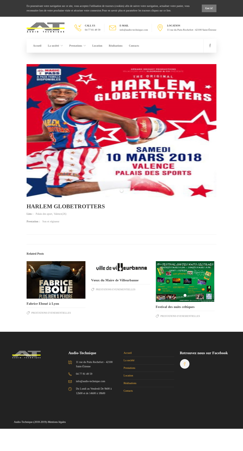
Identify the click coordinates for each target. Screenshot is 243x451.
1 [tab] (121, 190)
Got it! (209, 8)
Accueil (37, 45)
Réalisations (115, 45)
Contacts (134, 45)
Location (97, 45)
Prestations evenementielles (51, 312)
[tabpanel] (121, 130)
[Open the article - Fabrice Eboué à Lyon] (41, 280)
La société (53, 45)
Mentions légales (57, 422)
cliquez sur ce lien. (161, 10)
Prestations (75, 45)
